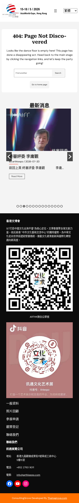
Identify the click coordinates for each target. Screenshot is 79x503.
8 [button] (39, 206)
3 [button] (24, 206)
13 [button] (55, 206)
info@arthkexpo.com (28, 474)
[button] (9, 156)
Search (58, 73)
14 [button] (58, 206)
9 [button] (43, 206)
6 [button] (33, 206)
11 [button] (49, 206)
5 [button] (30, 206)
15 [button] (61, 206)
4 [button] (27, 206)
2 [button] (21, 206)
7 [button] (36, 206)
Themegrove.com (57, 498)
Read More (16, 176)
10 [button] (46, 206)
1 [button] (18, 206)
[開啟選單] (55, 11)
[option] (39, 146)
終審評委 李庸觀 (23, 156)
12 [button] (52, 206)
